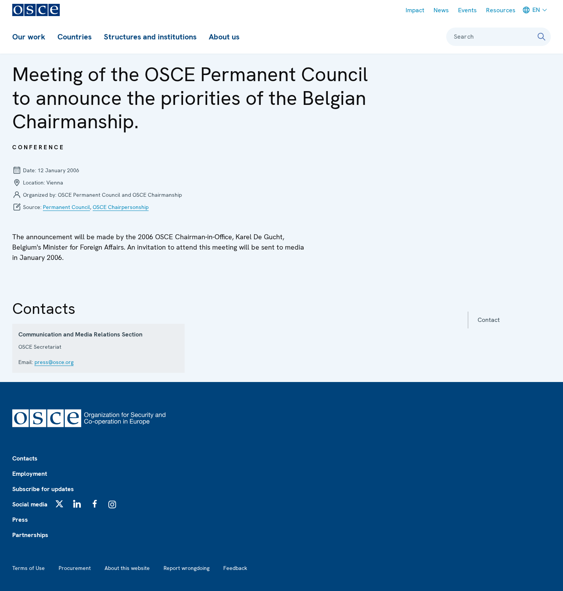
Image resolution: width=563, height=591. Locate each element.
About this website (127, 568)
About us (224, 37)
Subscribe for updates (43, 489)
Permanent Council (66, 207)
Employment (29, 474)
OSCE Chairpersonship (121, 207)
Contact (489, 320)
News (441, 10)
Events (467, 10)
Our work (28, 37)
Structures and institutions (150, 37)
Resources (501, 10)
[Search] (541, 37)
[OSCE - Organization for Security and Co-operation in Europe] (36, 10)
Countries (74, 37)
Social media (29, 504)
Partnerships (30, 535)
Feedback (235, 568)
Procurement (75, 568)
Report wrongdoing (186, 568)
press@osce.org (54, 362)
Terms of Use (28, 568)
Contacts (25, 458)
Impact (415, 10)
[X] (59, 503)
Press (20, 520)
